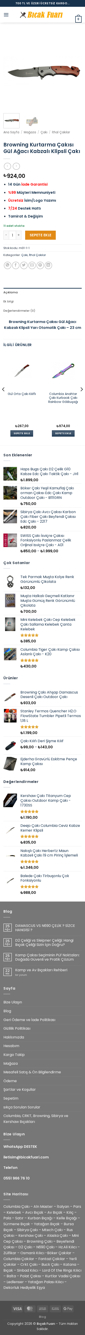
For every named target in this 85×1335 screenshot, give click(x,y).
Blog (7, 1011)
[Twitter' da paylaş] (24, 265)
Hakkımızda (13, 1037)
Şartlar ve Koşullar (19, 1089)
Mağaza (30, 132)
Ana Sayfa (11, 132)
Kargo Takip (14, 1054)
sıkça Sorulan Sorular (21, 1107)
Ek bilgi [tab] (8, 301)
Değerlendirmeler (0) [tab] (19, 311)
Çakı (44, 132)
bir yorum (21, 975)
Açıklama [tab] (10, 292)
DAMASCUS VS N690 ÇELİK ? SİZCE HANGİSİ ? (45, 927)
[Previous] (11, 71)
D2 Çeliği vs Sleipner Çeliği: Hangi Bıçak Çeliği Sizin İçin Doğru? (44, 942)
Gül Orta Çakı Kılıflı (22, 394)
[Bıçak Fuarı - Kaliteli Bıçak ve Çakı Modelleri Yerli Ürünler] (42, 15)
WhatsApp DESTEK (20, 1146)
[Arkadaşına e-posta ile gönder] (32, 265)
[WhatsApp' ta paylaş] (7, 265)
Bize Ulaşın (12, 1002)
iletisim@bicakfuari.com (26, 1157)
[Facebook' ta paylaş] (15, 265)
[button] (6, 14)
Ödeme (10, 1081)
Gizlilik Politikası (16, 1028)
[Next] (74, 71)
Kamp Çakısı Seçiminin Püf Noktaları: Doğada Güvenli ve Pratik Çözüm (47, 957)
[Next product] (7, 166)
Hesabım (11, 1045)
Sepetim (10, 1098)
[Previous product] (16, 166)
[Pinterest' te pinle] (40, 265)
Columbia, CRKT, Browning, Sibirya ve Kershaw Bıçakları (35, 1118)
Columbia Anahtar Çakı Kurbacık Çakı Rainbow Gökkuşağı (63, 398)
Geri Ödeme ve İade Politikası (29, 1019)
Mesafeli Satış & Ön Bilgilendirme (32, 1072)
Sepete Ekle (40, 235)
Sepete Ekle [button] (22, 433)
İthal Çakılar (61, 132)
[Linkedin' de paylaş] (48, 265)
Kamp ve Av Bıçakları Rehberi (41, 970)
